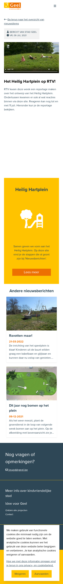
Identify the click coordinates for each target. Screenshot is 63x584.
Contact (9, 514)
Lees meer (31, 272)
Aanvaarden (41, 574)
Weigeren (20, 574)
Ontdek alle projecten (16, 510)
